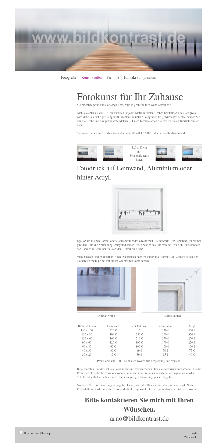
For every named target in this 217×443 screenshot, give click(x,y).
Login (194, 433)
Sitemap (46, 433)
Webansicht (191, 437)
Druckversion (31, 433)
